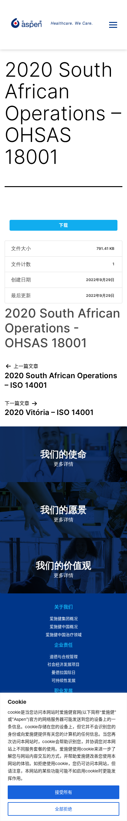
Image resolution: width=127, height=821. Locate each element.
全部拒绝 (63, 809)
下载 (63, 225)
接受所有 (63, 792)
